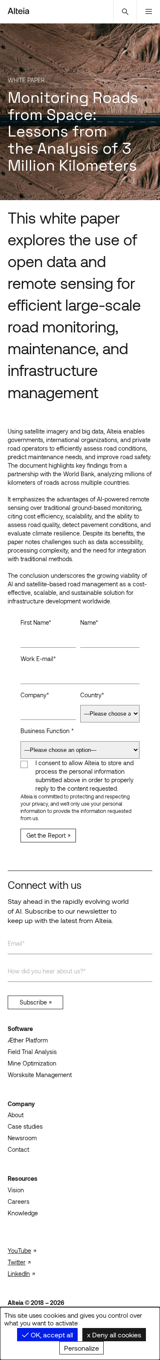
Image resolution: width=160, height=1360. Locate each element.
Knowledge (23, 1213)
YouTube (19, 1250)
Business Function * (47, 730)
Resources (23, 1178)
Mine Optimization (32, 1063)
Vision (16, 1190)
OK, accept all (51, 1335)
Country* (92, 695)
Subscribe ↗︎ (36, 1002)
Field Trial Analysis (32, 1051)
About (15, 1114)
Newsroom (22, 1138)
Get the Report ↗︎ (48, 835)
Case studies (25, 1126)
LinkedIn (19, 1273)
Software (20, 1028)
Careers (18, 1201)
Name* (89, 622)
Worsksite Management (40, 1074)
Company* (34, 695)
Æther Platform (28, 1040)
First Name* (35, 622)
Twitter (17, 1262)
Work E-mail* (38, 658)
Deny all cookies (115, 1335)
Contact (18, 1149)
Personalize (81, 1348)
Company (21, 1103)
